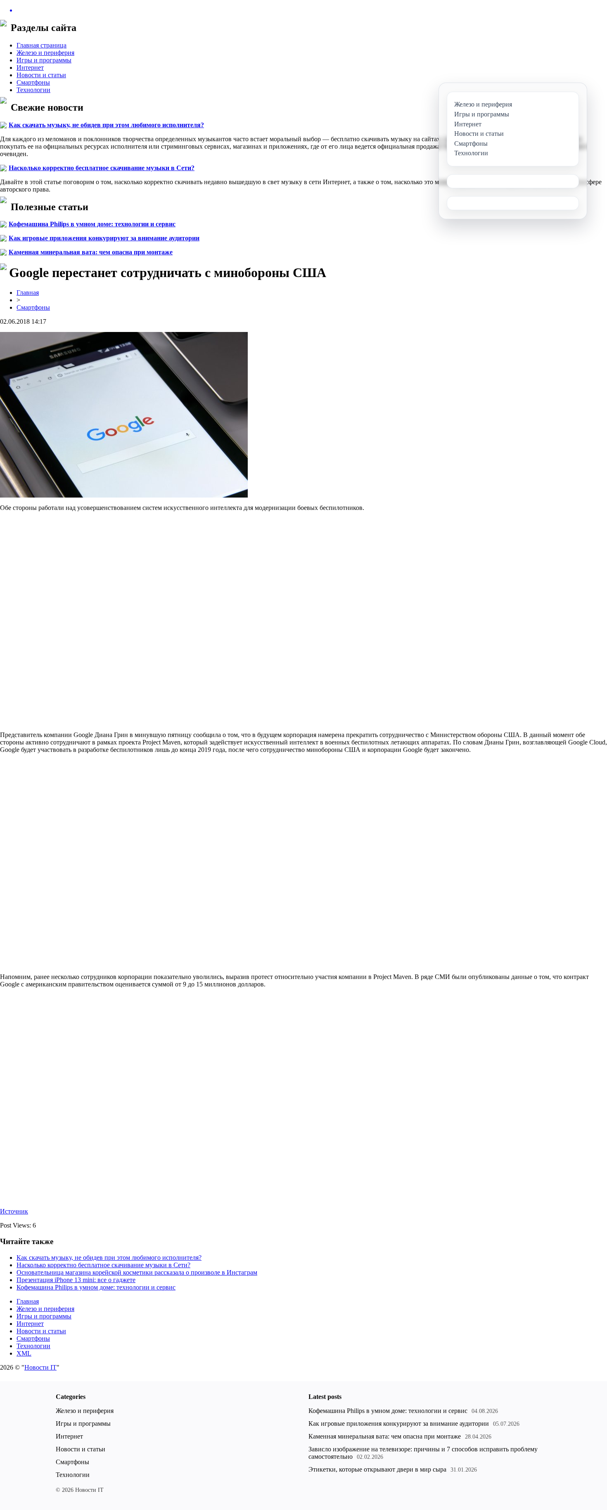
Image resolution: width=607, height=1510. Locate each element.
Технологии (33, 89)
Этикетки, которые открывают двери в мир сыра (377, 1469)
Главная (28, 292)
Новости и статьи (41, 74)
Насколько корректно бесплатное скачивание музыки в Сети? (101, 167)
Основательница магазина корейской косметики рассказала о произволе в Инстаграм (137, 1272)
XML (24, 1353)
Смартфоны (33, 82)
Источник (14, 1211)
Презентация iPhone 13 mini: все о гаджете (76, 1279)
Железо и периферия (45, 52)
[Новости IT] (303, 10)
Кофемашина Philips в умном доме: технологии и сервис (92, 224)
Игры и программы (44, 60)
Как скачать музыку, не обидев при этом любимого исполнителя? (106, 124)
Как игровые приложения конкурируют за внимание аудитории (104, 238)
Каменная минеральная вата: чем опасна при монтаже (91, 252)
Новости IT (40, 1367)
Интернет (30, 67)
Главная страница (41, 45)
